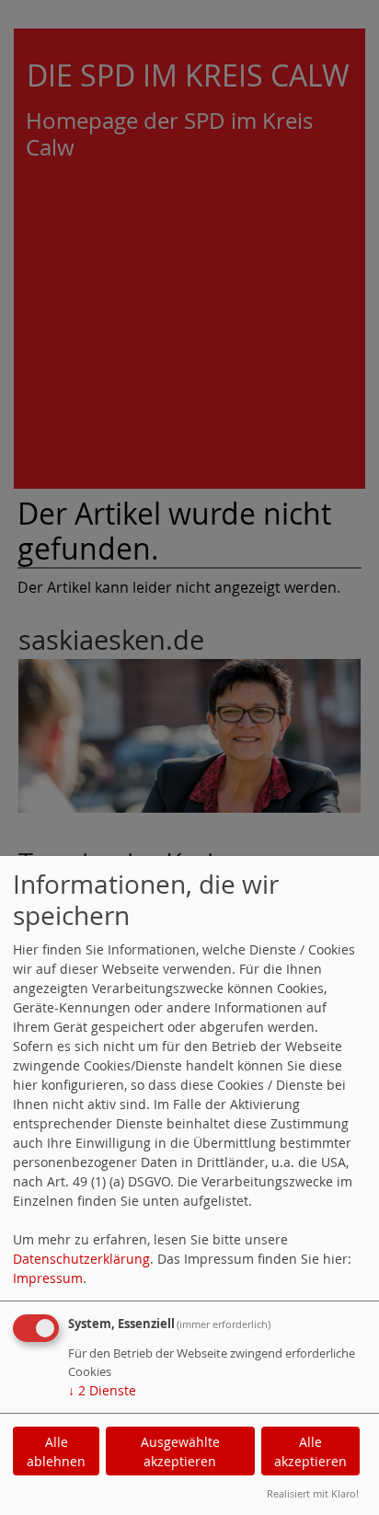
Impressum (48, 1278)
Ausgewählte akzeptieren (180, 1451)
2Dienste (102, 1390)
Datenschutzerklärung (81, 1258)
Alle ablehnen (56, 1451)
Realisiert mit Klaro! (313, 1493)
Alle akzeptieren (310, 1451)
